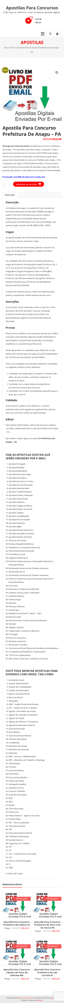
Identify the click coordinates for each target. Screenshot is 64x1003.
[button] (57, 72)
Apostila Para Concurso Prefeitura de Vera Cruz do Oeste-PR (47, 924)
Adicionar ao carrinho (26, 184)
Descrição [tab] (10, 195)
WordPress (39, 1000)
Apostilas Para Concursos (32, 8)
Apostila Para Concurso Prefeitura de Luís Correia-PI (47, 972)
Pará (13, 47)
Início (6, 47)
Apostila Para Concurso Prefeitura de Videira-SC (16, 923)
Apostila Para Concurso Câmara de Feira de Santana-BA (17, 972)
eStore (53, 998)
